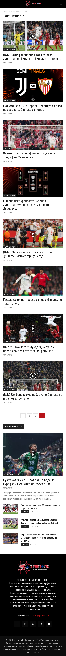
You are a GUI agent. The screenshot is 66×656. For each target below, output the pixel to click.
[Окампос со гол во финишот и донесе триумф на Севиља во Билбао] (33, 135)
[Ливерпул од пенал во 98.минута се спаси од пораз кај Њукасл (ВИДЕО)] (10, 509)
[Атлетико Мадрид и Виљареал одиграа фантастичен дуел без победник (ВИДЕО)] (10, 523)
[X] (41, 624)
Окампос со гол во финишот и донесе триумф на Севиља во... (29, 155)
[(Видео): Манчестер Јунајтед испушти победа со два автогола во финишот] (33, 328)
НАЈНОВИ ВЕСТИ (13, 426)
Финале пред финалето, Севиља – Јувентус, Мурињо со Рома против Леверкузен (26, 204)
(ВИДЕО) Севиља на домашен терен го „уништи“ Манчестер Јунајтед (29, 254)
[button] (5, 4)
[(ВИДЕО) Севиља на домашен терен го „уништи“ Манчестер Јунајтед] (33, 233)
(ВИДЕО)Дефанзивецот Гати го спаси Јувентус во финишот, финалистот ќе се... (32, 57)
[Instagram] (25, 624)
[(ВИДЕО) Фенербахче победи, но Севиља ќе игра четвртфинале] (33, 376)
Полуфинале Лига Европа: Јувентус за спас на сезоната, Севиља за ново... (32, 108)
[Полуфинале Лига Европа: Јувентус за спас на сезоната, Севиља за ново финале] (33, 85)
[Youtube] (49, 624)
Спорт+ (25, 544)
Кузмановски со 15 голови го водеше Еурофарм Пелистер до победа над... (28, 482)
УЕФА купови (9, 50)
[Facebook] (17, 624)
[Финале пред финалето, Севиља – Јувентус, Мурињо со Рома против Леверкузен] (33, 182)
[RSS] (33, 624)
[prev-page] (23, 415)
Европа (7, 148)
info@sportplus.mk (41, 615)
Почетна (6, 11)
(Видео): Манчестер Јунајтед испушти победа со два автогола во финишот (28, 349)
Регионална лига (11, 475)
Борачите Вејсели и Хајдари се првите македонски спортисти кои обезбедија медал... (39, 537)
